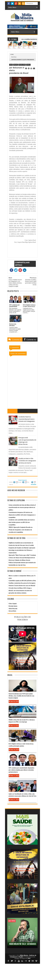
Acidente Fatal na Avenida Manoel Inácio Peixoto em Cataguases (26, 419)
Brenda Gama (13, 606)
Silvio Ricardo (13, 608)
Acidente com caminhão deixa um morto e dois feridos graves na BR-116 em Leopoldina (22, 522)
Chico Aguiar (13, 603)
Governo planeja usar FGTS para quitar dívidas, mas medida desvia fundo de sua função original (21, 696)
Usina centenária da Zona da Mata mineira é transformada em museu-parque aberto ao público (22, 507)
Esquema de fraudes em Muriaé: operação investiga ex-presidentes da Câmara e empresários (22, 550)
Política (13, 57)
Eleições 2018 (22, 64)
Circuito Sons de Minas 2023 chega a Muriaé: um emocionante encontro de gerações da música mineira (20, 590)
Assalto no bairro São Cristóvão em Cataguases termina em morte (27, 460)
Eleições (15, 64)
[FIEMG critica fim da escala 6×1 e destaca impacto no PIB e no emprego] (22, 708)
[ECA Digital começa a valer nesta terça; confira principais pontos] (22, 732)
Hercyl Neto (12, 611)
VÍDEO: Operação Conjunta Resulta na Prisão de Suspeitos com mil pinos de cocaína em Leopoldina (20, 530)
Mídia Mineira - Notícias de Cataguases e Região (23, 956)
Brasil (11, 64)
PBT (29, 958)
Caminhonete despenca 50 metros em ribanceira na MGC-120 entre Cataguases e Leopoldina (22, 515)
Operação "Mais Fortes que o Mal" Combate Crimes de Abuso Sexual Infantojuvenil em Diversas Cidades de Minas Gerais (22, 557)
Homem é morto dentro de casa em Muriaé (22, 585)
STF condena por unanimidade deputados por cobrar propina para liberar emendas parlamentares (21, 770)
